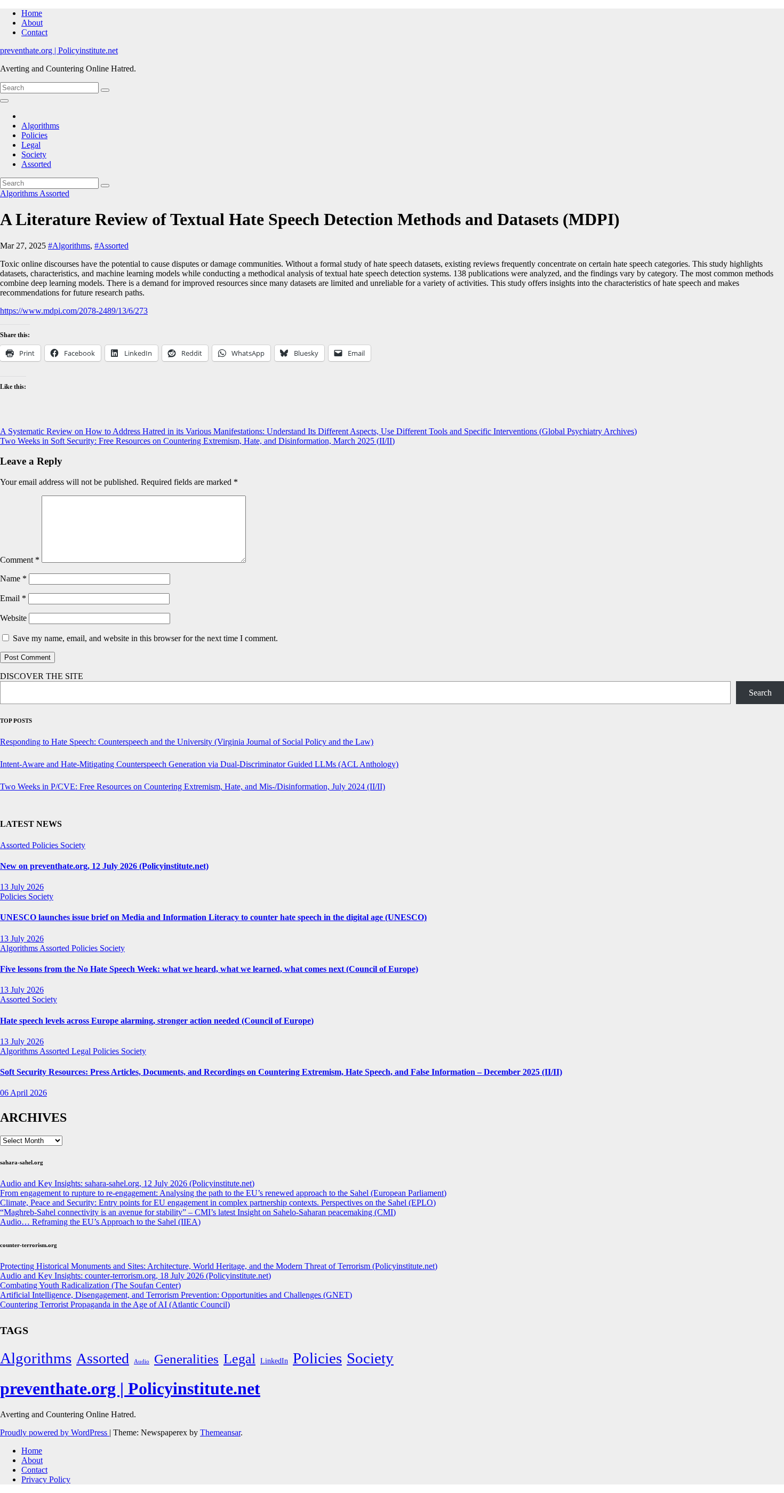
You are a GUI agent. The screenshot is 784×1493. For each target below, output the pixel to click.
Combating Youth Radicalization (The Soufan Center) (90, 1285)
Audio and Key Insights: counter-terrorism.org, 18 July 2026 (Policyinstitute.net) (135, 1275)
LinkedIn (274, 1360)
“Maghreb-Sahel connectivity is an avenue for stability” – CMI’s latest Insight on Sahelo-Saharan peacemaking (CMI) (198, 1212)
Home (31, 13)
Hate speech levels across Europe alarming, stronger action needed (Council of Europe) (157, 1020)
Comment (19, 559)
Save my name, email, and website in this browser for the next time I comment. (145, 638)
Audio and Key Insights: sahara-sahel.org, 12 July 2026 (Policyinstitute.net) (127, 1183)
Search (760, 692)
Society (33, 154)
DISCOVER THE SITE (41, 676)
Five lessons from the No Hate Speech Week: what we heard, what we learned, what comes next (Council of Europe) (209, 968)
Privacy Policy (45, 1479)
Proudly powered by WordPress (54, 1432)
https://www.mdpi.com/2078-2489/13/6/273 (74, 310)
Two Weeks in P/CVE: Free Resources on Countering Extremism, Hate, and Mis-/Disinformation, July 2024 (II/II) (192, 786)
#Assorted (111, 245)
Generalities (186, 1359)
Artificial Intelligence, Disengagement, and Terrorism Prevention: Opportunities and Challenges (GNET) (176, 1294)
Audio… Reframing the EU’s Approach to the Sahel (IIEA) (100, 1221)
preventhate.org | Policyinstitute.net (59, 50)
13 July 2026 (22, 886)
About (32, 22)
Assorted (36, 164)
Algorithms (40, 125)
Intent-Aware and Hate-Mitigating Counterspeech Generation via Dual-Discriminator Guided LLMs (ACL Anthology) (199, 764)
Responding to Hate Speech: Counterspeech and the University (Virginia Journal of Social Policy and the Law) (186, 741)
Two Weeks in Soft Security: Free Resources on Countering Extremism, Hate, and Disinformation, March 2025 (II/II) (197, 440)
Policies (34, 135)
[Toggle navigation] (4, 100)
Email (13, 598)
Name (13, 578)
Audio (141, 1361)
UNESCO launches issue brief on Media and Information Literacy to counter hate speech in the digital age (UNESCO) (213, 917)
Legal (31, 144)
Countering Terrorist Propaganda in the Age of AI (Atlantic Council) (115, 1304)
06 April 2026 (23, 1092)
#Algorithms (69, 245)
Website (13, 617)
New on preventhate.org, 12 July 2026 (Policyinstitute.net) (104, 866)
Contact (34, 32)
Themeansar (220, 1432)
